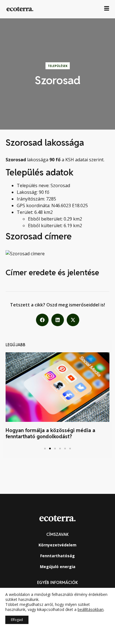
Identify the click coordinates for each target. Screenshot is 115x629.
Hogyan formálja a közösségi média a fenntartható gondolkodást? (50, 433)
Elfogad (17, 619)
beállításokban (91, 609)
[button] (42, 320)
